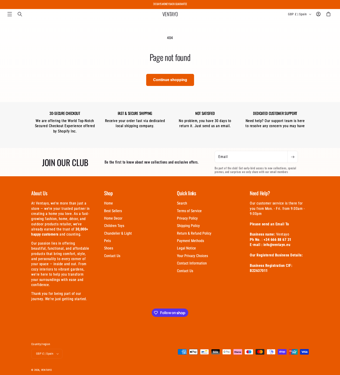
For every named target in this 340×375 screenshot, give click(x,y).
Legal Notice (186, 248)
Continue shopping (170, 80)
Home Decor (113, 218)
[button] (10, 14)
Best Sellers (113, 211)
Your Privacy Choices (192, 256)
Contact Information (192, 263)
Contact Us (112, 256)
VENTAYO (46, 370)
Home (108, 203)
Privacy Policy (187, 218)
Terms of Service (189, 211)
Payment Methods (190, 241)
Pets (107, 241)
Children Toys (114, 226)
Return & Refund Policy (194, 233)
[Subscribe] (292, 157)
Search (182, 203)
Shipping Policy (188, 226)
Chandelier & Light (118, 233)
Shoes (108, 248)
